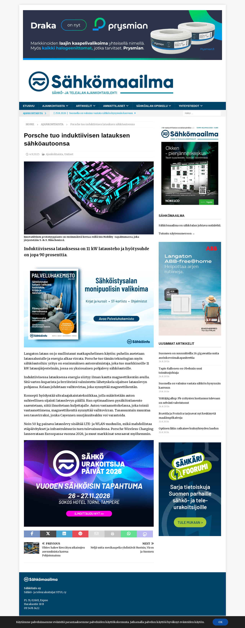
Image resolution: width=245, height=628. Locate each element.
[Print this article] (113, 534)
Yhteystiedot (189, 105)
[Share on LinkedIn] (64, 534)
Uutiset (68, 154)
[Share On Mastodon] (145, 534)
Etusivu (28, 105)
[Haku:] (202, 113)
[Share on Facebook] (32, 534)
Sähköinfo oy (32, 588)
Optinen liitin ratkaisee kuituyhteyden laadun (189, 428)
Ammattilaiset (114, 105)
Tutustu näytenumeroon (175, 233)
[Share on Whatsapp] (129, 534)
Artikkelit (84, 105)
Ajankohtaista (53, 105)
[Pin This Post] (80, 534)
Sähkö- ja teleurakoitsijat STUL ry (45, 592)
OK (220, 622)
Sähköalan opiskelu (152, 105)
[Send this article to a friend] (96, 534)
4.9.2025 (34, 154)
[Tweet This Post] (48, 534)
